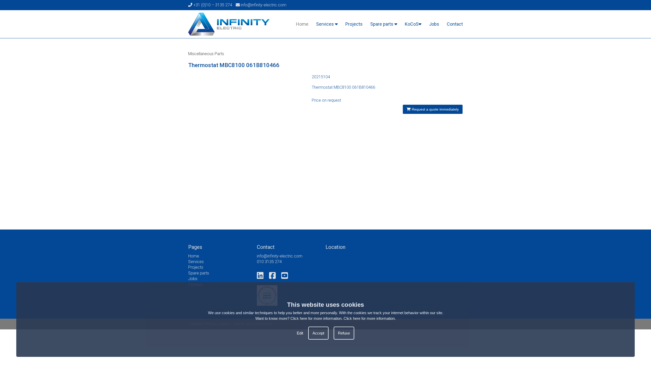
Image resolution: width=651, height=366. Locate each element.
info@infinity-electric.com (263, 5)
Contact (455, 24)
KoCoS (412, 24)
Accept (318, 333)
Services (325, 24)
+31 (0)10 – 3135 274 (212, 5)
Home (302, 24)
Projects (354, 24)
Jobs (434, 24)
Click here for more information (369, 318)
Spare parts (382, 24)
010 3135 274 (269, 261)
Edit (300, 333)
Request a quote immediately (435, 109)
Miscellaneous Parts (206, 53)
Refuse (344, 333)
